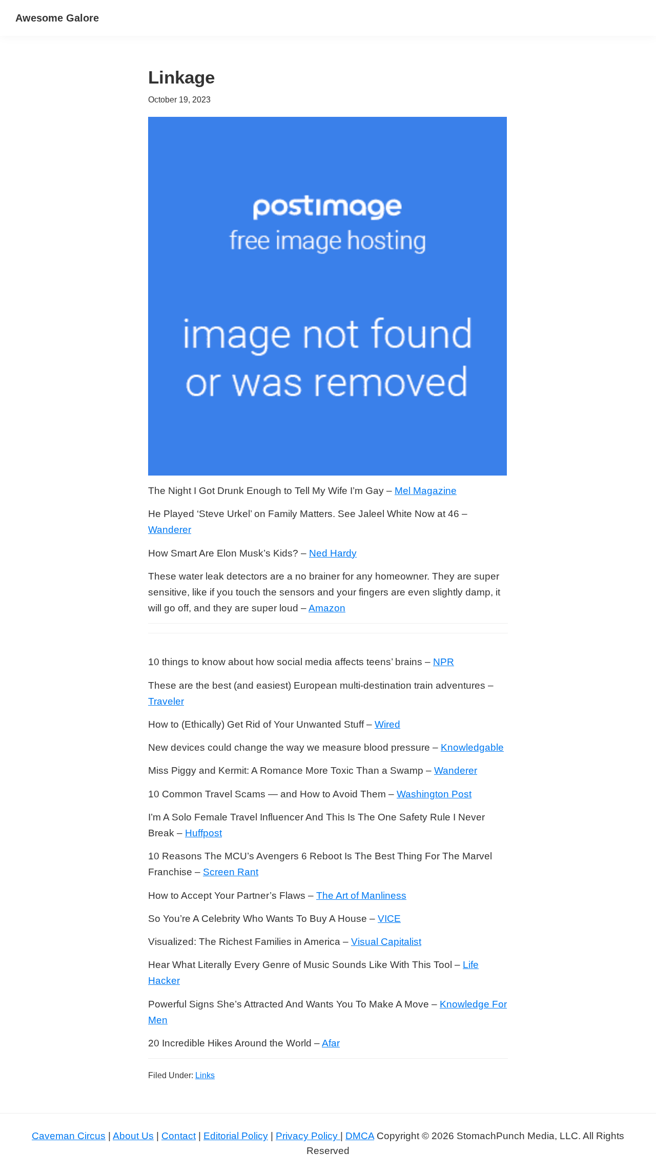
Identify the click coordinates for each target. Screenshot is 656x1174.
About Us (133, 1135)
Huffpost (203, 833)
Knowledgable (472, 747)
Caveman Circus (69, 1135)
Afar (331, 1043)
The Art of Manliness (361, 895)
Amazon (327, 608)
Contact (178, 1135)
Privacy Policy (308, 1135)
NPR (443, 661)
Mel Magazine (426, 490)
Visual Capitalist (386, 941)
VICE (389, 918)
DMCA (359, 1135)
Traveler (166, 701)
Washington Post (434, 794)
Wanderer (169, 529)
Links (205, 1075)
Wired (387, 724)
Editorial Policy (235, 1135)
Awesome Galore (57, 18)
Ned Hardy (333, 553)
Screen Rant (230, 872)
